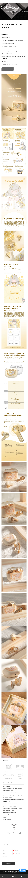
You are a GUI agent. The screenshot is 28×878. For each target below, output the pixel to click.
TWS (19, 11)
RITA (6, 846)
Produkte (14, 11)
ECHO (7, 844)
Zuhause (9, 11)
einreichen (8, 863)
